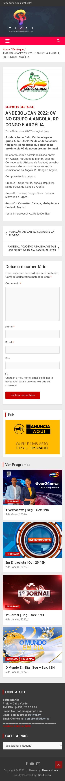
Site (7, 358)
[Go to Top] (58, 764)
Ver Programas (18, 465)
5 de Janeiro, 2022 (15, 672)
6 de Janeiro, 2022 (15, 619)
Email (9, 342)
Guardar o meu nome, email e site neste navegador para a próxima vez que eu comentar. (29, 381)
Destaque (27, 107)
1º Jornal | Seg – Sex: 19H (24, 615)
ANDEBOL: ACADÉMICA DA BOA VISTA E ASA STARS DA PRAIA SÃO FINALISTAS (32, 248)
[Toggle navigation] (7, 41)
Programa (12, 501)
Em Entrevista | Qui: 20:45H (25, 562)
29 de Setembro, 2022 (18, 131)
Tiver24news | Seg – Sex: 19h (27, 510)
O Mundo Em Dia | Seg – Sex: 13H (30, 667)
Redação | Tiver (40, 131)
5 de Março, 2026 (15, 514)
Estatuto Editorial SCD (17, 726)
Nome (10, 326)
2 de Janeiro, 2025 (15, 567)
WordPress (44, 775)
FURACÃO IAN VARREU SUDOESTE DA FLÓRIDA (31, 233)
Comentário (13, 283)
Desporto (12, 107)
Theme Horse (50, 770)
